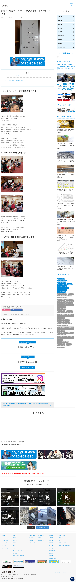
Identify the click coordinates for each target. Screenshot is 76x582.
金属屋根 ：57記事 (61, 295)
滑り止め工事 (61, 35)
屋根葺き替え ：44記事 (62, 297)
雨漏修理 (60, 39)
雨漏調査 (60, 43)
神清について (4, 537)
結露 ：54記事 (69, 295)
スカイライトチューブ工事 (18, 550)
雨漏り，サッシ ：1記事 (62, 325)
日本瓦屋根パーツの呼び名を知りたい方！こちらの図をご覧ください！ (65, 160)
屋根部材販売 (40, 540)
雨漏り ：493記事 (61, 278)
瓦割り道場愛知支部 (6, 548)
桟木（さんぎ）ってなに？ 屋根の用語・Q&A (65, 175)
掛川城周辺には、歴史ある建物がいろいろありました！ (14, 404)
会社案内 (3, 535)
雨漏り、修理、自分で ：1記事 (64, 321)
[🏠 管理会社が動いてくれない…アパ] (47, 497)
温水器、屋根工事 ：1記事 (63, 341)
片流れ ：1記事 (69, 343)
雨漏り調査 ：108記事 (62, 286)
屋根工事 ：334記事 (62, 282)
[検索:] (66, 57)
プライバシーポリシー (67, 572)
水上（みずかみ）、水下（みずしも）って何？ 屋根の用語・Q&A (65, 267)
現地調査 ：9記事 (61, 310)
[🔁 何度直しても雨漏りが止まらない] (66, 497)
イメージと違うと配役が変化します (15, 80)
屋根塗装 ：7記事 (69, 310)
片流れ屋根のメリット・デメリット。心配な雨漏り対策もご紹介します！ (65, 145)
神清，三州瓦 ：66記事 (62, 293)
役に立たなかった (17, 309)
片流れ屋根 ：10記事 (62, 308)
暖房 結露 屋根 (62, 64)
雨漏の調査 (31, 540)
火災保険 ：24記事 (61, 303)
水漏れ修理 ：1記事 (62, 334)
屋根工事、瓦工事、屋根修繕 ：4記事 (65, 312)
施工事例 (51, 535)
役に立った (6, 309)
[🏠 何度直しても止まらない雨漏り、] (10, 497)
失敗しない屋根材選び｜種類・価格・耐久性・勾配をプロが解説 (65, 189)
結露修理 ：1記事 (61, 347)
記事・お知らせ (62, 535)
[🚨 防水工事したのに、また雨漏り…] (10, 516)
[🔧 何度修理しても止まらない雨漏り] (29, 497)
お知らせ (60, 540)
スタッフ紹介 (4, 542)
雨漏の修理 (31, 537)
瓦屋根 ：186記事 (62, 284)
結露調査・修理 (61, 47)
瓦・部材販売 (40, 535)
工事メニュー (15, 535)
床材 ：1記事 (68, 345)
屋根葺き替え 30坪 (64, 66)
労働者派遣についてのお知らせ (19, 555)
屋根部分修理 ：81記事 (62, 289)
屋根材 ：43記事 (61, 299)
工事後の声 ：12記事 (62, 306)
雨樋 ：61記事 (71, 293)
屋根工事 (60, 16)
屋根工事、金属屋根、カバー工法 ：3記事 (65, 315)
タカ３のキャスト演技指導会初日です (15, 76)
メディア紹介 (4, 545)
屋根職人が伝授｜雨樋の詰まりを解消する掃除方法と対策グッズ (65, 130)
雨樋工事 (60, 24)
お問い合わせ (57, 572)
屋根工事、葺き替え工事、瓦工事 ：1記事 (65, 328)
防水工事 (60, 28)
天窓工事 (60, 31)
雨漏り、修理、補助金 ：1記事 (64, 319)
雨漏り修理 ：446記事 (62, 280)
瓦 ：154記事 (69, 284)
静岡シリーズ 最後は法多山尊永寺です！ (39, 403)
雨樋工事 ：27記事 (70, 301)
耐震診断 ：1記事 (61, 330)
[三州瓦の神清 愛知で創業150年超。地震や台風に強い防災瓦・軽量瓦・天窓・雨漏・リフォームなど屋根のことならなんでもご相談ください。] (8, 573)
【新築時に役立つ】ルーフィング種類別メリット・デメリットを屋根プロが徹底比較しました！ (65, 237)
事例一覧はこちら (27, 367)
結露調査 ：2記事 (61, 317)
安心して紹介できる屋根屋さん (65, 545)
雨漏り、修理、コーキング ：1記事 (65, 323)
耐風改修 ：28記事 (61, 301)
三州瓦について (41, 537)
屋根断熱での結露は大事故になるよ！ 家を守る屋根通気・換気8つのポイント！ (66, 221)
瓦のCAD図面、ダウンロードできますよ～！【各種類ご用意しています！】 (65, 205)
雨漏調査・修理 (32, 535)
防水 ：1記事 (60, 339)
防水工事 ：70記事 (61, 291)
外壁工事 (60, 20)
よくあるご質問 (5, 540)
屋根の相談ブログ (62, 537)
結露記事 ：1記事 (61, 345)
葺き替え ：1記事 (61, 343)
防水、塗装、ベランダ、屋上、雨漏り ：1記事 (66, 337)
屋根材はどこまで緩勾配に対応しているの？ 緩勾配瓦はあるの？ (65, 252)
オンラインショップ (42, 542)
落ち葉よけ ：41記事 (70, 299)
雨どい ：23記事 (69, 303)
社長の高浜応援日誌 (63, 542)
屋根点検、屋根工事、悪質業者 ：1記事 (65, 332)
